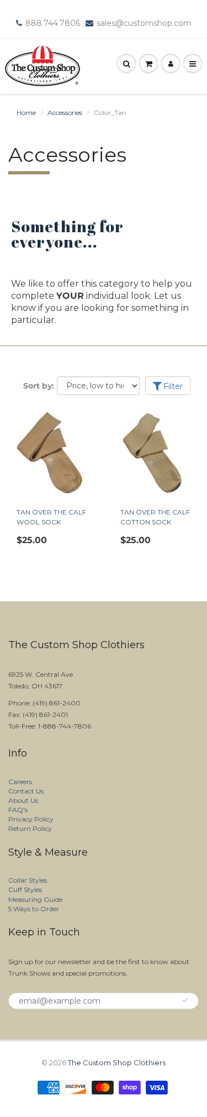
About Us (23, 800)
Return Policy (30, 828)
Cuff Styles (25, 889)
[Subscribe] (185, 1000)
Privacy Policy (31, 819)
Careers (20, 781)
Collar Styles (27, 880)
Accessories (64, 112)
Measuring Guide (35, 899)
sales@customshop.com (144, 23)
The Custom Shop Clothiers (117, 1062)
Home (26, 112)
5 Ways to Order (33, 909)
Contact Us (26, 791)
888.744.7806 (52, 23)
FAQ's (18, 810)
